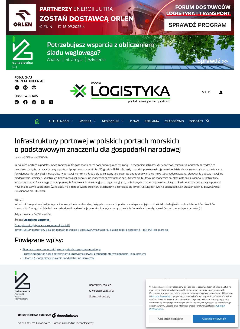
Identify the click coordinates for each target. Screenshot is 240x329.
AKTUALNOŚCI (58, 121)
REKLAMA (152, 121)
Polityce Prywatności (161, 296)
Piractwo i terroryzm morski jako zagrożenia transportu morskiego (61, 249)
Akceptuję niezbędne (170, 319)
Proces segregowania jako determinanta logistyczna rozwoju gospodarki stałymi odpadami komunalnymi (84, 254)
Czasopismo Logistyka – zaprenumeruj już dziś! (42, 225)
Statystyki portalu (99, 296)
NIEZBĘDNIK (110, 121)
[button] (72, 121)
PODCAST (196, 121)
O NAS (134, 121)
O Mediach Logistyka (101, 290)
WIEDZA (86, 121)
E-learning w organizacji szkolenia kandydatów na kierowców (58, 258)
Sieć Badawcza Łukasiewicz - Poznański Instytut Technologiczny (55, 323)
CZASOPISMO (174, 121)
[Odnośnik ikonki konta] (220, 92)
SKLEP (206, 92)
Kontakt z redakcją (100, 285)
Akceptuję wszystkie (214, 319)
